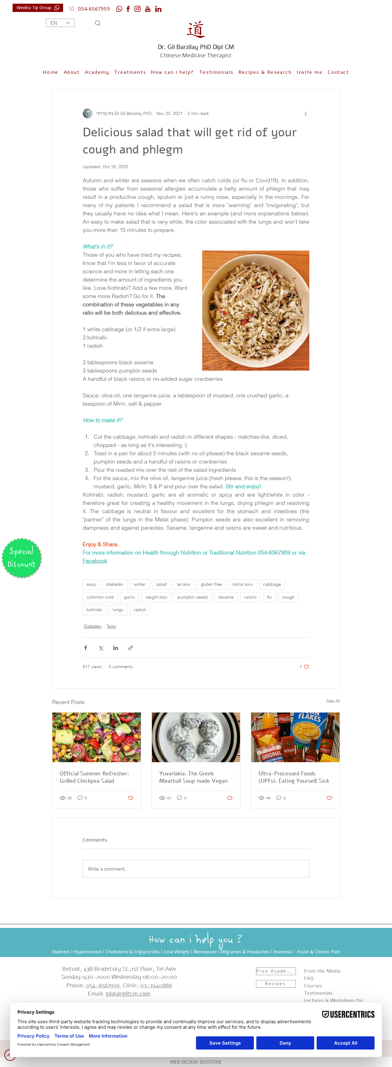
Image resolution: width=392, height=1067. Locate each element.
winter (139, 584)
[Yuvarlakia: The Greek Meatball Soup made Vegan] (196, 737)
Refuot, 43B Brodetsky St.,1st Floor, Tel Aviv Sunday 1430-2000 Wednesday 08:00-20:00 (119, 973)
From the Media (322, 971)
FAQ (309, 978)
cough (288, 597)
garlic (129, 597)
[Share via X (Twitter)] (101, 648)
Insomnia (282, 952)
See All (333, 701)
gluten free (211, 584)
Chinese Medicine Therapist (196, 51)
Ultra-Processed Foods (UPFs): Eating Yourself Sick (293, 777)
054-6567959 (102, 985)
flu (269, 597)
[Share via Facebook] (86, 648)
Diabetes (92, 626)
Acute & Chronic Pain (318, 952)
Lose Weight (176, 952)
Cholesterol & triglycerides (133, 952)
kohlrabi (94, 609)
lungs (118, 609)
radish (140, 609)
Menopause (205, 952)
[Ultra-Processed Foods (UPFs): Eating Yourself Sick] (295, 737)
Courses (313, 985)
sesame (226, 597)
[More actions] (305, 113)
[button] (172, 72)
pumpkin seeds (193, 597)
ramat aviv (242, 584)
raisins (250, 597)
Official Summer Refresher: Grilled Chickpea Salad (94, 777)
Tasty (111, 626)
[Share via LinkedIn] (116, 648)
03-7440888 (156, 985)
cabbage (272, 584)
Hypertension (88, 952)
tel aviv (183, 584)
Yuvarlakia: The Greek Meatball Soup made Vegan (193, 777)
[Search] (90, 23)
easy (91, 584)
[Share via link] (131, 648)
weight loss (156, 597)
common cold (100, 597)
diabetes (114, 584)
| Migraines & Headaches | (245, 952)
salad (161, 584)
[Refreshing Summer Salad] (96, 737)
